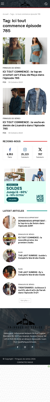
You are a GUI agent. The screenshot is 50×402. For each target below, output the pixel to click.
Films (20, 252)
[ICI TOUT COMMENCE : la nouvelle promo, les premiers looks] (9, 238)
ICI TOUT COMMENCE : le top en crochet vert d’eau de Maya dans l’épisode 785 (23, 75)
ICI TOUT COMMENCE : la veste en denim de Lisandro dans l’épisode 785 (24, 125)
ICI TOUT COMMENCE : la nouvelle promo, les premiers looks (30, 240)
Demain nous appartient (28, 217)
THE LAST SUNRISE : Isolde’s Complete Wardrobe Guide (32, 256)
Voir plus (24, 300)
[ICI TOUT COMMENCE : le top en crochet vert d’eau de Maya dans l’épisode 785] (25, 50)
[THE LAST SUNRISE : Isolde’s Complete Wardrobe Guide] (9, 255)
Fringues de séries (11, 68)
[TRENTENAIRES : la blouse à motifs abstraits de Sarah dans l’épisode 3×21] (9, 289)
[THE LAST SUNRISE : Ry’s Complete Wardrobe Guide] (9, 272)
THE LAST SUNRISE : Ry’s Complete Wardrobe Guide (31, 273)
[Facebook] (17, 347)
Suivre (25, 148)
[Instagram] (25, 347)
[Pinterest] (32, 347)
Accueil (5, 14)
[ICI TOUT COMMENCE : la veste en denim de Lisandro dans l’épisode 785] (25, 101)
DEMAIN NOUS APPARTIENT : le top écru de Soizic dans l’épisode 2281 (32, 223)
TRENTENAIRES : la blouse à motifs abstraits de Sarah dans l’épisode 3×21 (32, 290)
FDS (4, 82)
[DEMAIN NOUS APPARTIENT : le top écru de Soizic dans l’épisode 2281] (9, 222)
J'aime (10, 148)
